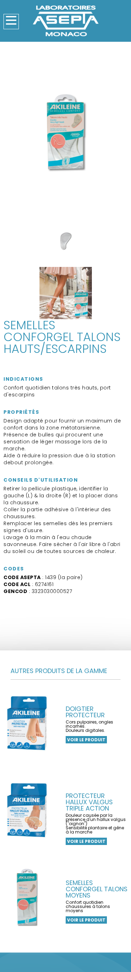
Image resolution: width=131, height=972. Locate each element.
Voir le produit (86, 740)
